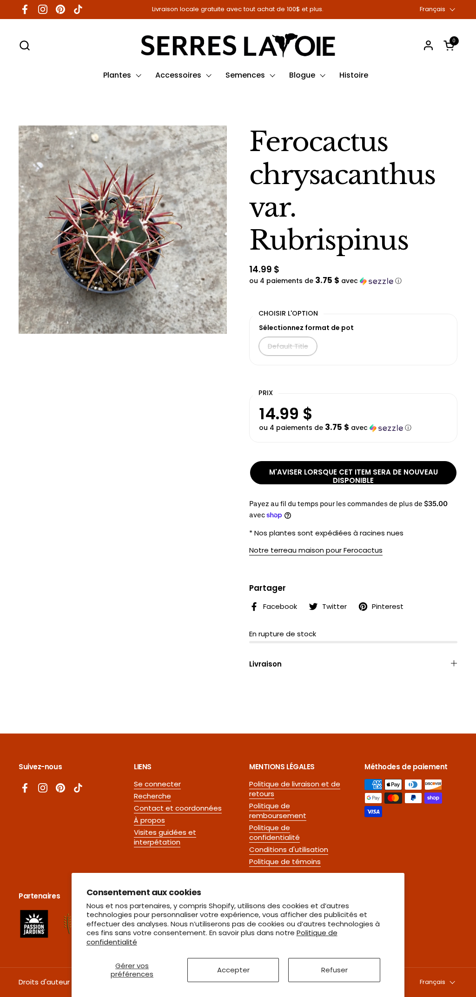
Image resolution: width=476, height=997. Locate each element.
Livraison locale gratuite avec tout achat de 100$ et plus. (238, 9)
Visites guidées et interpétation (165, 837)
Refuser (334, 970)
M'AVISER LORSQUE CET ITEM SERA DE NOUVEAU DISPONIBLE (353, 475)
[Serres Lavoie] (238, 45)
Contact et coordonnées (178, 808)
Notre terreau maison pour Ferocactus (316, 550)
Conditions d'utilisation (288, 849)
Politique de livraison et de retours (294, 789)
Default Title (288, 346)
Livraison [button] (265, 664)
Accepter (233, 970)
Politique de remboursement (277, 810)
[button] (24, 45)
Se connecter (157, 784)
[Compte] (428, 45)
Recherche (152, 796)
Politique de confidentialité (274, 832)
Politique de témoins (285, 861)
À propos (149, 820)
